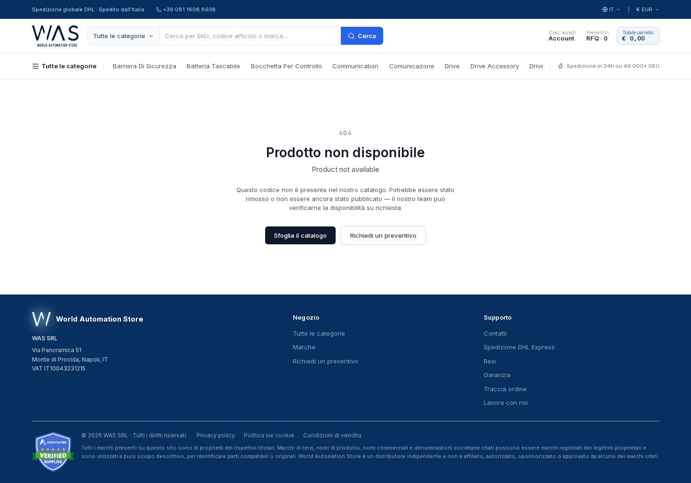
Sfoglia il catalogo (300, 235)
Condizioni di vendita (332, 435)
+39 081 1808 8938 (189, 9)
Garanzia (497, 374)
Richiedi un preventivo (383, 235)
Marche (304, 347)
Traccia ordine (505, 389)
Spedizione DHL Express (519, 347)
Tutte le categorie (119, 36)
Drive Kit (541, 66)
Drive (452, 66)
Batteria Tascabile (213, 66)
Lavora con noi (506, 402)
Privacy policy (215, 435)
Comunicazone (411, 66)
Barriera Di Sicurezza (144, 66)
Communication (355, 66)
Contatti (495, 333)
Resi (490, 361)
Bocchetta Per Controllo (286, 66)
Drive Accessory (495, 66)
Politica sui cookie (269, 435)
